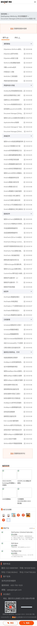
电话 (27, 623)
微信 (12, 623)
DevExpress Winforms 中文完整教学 (14, 16)
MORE (31, 528)
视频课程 (4, 14)
